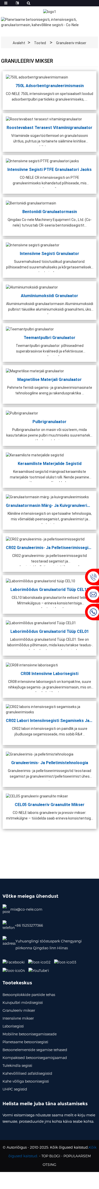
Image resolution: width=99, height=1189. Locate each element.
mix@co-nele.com (26, 909)
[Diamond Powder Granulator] (30, 329)
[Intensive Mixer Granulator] (32, 245)
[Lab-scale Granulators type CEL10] (40, 581)
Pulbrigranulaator (49, 421)
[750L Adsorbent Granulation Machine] (37, 77)
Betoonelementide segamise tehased (35, 1050)
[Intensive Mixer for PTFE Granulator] (42, 161)
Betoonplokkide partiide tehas (29, 994)
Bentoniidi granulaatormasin (49, 211)
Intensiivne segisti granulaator (49, 253)
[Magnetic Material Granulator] (35, 371)
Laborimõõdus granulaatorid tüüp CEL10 (49, 589)
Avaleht (19, 43)
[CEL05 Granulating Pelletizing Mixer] (37, 796)
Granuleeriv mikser (71, 43)
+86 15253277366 (29, 925)
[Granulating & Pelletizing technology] (39, 754)
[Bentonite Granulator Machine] (31, 203)
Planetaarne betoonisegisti (25, 1042)
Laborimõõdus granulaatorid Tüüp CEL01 (49, 631)
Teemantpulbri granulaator (49, 337)
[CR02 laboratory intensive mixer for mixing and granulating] (49, 709)
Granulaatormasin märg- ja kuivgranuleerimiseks (49, 505)
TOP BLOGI (50, 1156)
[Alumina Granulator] (32, 287)
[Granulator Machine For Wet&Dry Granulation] (47, 497)
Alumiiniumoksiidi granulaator (49, 295)
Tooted (40, 43)
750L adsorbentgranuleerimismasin (49, 85)
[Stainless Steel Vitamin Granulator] (44, 119)
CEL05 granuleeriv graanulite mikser (50, 804)
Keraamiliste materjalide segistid (49, 463)
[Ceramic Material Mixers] (35, 455)
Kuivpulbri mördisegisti (23, 1002)
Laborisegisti (13, 1026)
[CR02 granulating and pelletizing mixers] (45, 539)
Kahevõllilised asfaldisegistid (27, 1073)
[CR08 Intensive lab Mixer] (32, 665)
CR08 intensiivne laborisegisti (49, 673)
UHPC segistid (15, 1089)
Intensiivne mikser (18, 1018)
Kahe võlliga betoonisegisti (26, 1081)
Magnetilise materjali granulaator (49, 379)
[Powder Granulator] (22, 413)
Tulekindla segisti (17, 1065)
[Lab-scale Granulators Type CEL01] (41, 623)
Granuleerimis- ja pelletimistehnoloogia (49, 762)
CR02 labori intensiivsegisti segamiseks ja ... (49, 720)
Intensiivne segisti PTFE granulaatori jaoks (49, 169)
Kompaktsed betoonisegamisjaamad (35, 1057)
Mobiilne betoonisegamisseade (30, 1034)
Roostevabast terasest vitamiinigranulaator (49, 127)
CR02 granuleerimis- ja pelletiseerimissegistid (49, 547)
